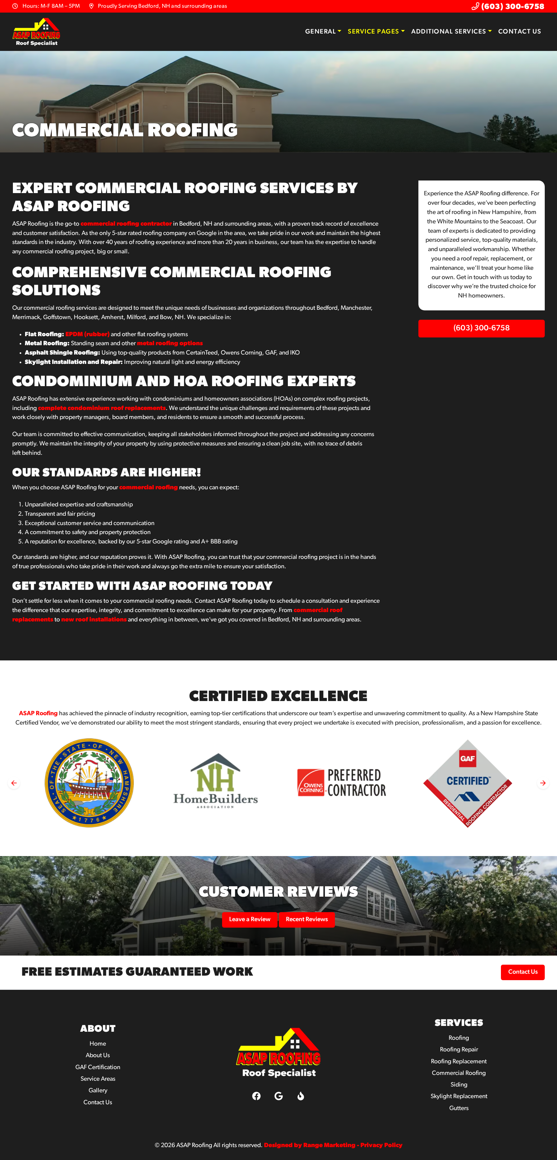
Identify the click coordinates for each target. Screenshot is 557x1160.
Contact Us (520, 32)
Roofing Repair (459, 1050)
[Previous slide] (14, 783)
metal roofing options (170, 344)
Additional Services (448, 32)
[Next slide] (543, 783)
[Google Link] (278, 1096)
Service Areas (98, 1079)
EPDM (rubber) (87, 335)
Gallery (98, 1091)
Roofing (459, 1038)
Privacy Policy (381, 1146)
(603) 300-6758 (512, 7)
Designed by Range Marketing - (312, 1146)
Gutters (459, 1109)
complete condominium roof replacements (102, 408)
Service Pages (373, 32)
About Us (98, 1056)
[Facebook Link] (256, 1096)
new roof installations (94, 620)
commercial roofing (148, 488)
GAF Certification (97, 1068)
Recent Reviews (307, 920)
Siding (459, 1085)
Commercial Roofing (459, 1073)
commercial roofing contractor (126, 224)
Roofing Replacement (459, 1062)
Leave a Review (249, 920)
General (320, 32)
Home (98, 1044)
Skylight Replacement (459, 1097)
